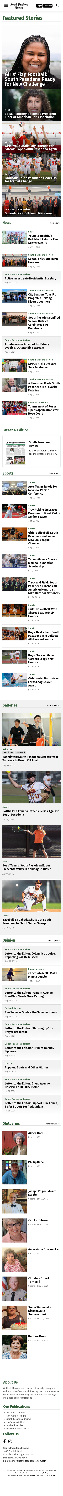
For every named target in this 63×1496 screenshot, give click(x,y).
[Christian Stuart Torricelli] (14, 1289)
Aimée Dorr (35, 1133)
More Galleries (53, 705)
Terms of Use (31, 1473)
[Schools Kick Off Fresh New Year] (14, 260)
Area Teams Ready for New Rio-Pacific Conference (42, 490)
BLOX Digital (51, 1475)
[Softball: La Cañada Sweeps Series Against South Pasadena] (31, 787)
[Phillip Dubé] (14, 1172)
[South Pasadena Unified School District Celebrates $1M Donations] (14, 319)
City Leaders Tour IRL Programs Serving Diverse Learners (42, 298)
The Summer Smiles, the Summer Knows (31, 1012)
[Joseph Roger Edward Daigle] (14, 1201)
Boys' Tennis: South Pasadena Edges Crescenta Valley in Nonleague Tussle (26, 867)
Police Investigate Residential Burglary (30, 278)
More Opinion (54, 940)
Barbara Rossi (37, 1336)
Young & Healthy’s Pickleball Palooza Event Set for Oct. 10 (44, 239)
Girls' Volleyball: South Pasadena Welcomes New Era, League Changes (43, 538)
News (7, 110)
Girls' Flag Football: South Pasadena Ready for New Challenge (30, 79)
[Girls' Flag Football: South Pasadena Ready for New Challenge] (31, 53)
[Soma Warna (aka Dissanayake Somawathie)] (14, 1318)
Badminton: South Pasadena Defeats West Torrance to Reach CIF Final (30, 758)
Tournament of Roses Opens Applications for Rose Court (43, 410)
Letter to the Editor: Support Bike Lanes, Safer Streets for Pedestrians (31, 1104)
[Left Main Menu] (6, 5)
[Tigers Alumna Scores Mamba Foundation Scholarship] (14, 561)
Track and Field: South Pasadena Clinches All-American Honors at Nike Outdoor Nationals (44, 588)
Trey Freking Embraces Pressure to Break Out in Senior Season (44, 513)
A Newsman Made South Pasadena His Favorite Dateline (44, 387)
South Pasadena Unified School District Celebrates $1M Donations (44, 323)
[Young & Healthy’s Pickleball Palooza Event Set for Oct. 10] (14, 237)
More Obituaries (53, 1124)
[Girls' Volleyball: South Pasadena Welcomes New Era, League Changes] (14, 534)
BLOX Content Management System (29, 1475)
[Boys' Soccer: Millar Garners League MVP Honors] (14, 657)
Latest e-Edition (15, 430)
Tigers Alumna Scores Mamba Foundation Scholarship (42, 563)
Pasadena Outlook (38, 402)
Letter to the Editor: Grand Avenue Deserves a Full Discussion (27, 1085)
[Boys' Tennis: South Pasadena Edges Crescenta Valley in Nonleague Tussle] (31, 841)
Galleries (9, 705)
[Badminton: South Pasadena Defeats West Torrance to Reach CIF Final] (31, 729)
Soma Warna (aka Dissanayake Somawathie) (39, 1311)
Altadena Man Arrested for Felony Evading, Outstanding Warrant (27, 346)
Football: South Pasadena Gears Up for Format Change (31, 179)
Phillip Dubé (36, 1162)
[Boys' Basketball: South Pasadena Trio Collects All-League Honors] (14, 633)
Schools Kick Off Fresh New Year (28, 213)
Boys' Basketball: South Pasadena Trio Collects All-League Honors (43, 635)
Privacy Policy (43, 1473)
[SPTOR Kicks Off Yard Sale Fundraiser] (14, 365)
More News (55, 223)
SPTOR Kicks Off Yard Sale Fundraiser (42, 365)
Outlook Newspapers (27, 1470)
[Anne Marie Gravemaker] (14, 1259)
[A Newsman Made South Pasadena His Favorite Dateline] (14, 385)
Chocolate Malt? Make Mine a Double (42, 974)
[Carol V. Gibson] (14, 1230)
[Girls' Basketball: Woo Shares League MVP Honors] (14, 610)
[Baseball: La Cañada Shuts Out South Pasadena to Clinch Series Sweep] (31, 896)
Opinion (8, 940)
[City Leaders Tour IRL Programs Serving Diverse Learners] (14, 296)
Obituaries (11, 1123)
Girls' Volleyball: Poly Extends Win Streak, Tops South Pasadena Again (31, 147)
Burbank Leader (36, 969)
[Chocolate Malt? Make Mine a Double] (14, 974)
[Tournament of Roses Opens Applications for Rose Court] (14, 408)
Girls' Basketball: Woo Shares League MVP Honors (42, 612)
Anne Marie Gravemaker (44, 1249)
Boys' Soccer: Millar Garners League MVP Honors (41, 659)
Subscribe (48, 6)
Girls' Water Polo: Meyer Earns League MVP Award (44, 682)
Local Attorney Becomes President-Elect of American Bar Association (31, 115)
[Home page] (19, 5)
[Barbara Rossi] (14, 1347)
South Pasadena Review (17, 209)
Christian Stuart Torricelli (38, 1280)
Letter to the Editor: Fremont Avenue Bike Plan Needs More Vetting (29, 994)
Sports (8, 70)
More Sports (54, 473)
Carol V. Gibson (38, 1220)
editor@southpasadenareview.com (28, 1461)
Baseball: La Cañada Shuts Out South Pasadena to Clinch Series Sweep (26, 921)
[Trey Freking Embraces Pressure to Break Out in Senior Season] (14, 511)
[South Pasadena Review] (15, 461)
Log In (39, 6)
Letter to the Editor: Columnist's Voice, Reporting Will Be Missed (30, 955)
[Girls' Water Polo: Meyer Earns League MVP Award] (14, 680)
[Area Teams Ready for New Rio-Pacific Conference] (14, 488)
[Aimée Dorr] (14, 1143)
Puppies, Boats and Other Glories (26, 1067)
